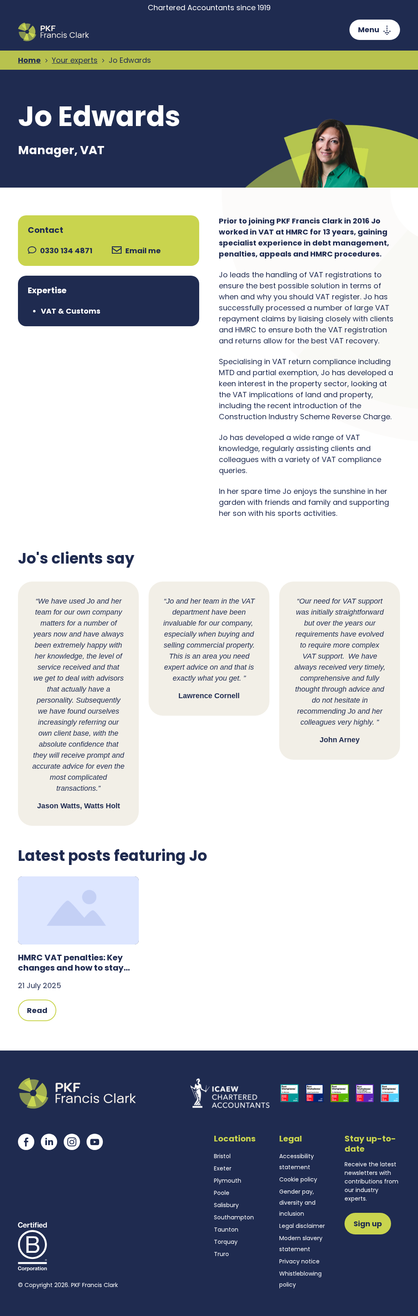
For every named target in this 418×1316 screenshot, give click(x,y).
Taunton (226, 1229)
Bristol (222, 1156)
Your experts (75, 60)
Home (29, 60)
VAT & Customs (70, 311)
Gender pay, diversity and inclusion (297, 1203)
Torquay (226, 1242)
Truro (221, 1254)
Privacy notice (299, 1261)
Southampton (234, 1217)
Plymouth (227, 1181)
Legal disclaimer (302, 1226)
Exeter (222, 1168)
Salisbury (226, 1205)
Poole (221, 1193)
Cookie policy (298, 1179)
